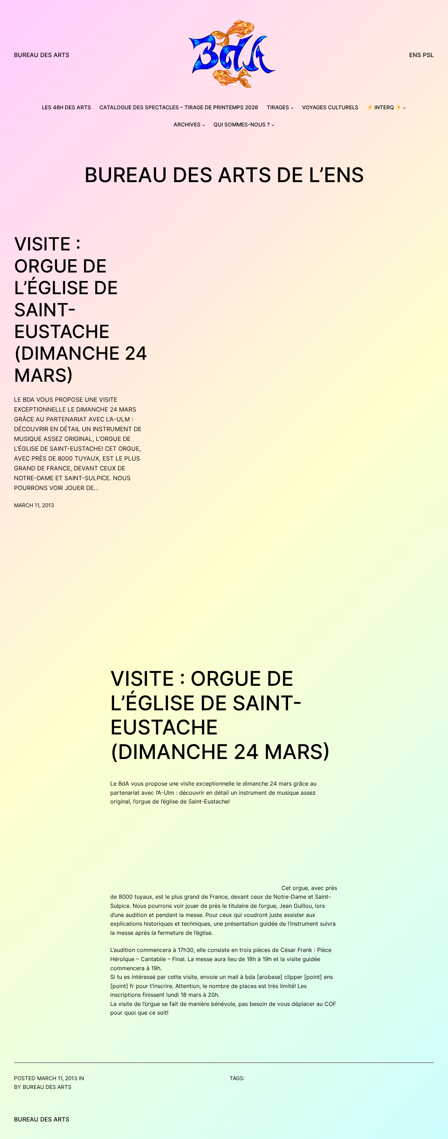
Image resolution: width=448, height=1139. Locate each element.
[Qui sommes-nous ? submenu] (272, 124)
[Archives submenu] (203, 124)
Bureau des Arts (41, 54)
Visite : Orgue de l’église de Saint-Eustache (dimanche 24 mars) (80, 309)
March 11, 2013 (34, 505)
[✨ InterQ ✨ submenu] (404, 107)
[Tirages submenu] (292, 107)
